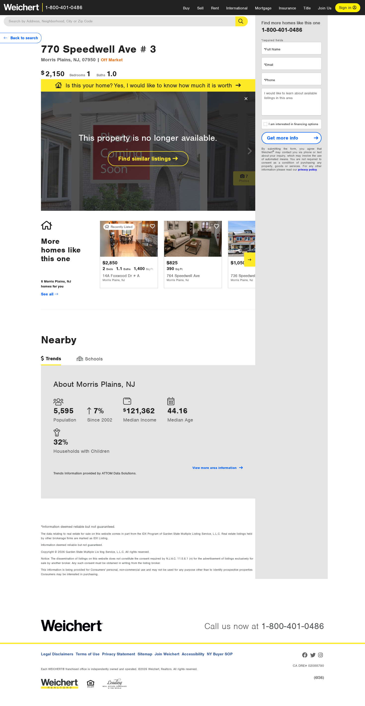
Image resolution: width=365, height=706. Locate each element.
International (237, 8)
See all (48, 294)
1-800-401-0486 (63, 7)
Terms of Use (88, 654)
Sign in (346, 7)
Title (307, 8)
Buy (186, 8)
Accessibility (193, 654)
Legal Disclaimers (57, 654)
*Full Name (272, 49)
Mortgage (263, 8)
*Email (268, 65)
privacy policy (307, 170)
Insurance (287, 8)
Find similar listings (145, 158)
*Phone (269, 80)
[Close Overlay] (246, 98)
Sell (200, 8)
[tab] (51, 360)
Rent (215, 8)
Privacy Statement (118, 654)
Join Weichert (167, 654)
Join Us (324, 8)
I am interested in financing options (293, 124)
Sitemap (145, 654)
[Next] (249, 259)
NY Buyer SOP (220, 654)
